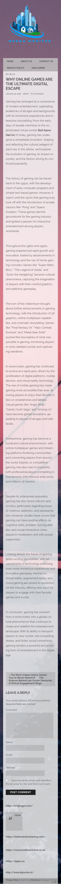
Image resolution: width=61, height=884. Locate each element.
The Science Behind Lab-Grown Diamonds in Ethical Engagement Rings (30, 680)
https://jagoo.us (15, 861)
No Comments (37, 93)
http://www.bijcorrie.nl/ (20, 872)
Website (10, 767)
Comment (12, 710)
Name (10, 742)
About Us (26, 61)
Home (10, 61)
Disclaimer (38, 68)
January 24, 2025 (13, 93)
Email (9, 755)
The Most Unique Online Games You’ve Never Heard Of (28, 676)
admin (26, 93)
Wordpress (35, 880)
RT (55, 882)
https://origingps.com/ (19, 805)
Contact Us (46, 61)
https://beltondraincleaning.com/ (25, 836)
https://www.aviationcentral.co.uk (25, 850)
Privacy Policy (15, 68)
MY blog (10, 74)
